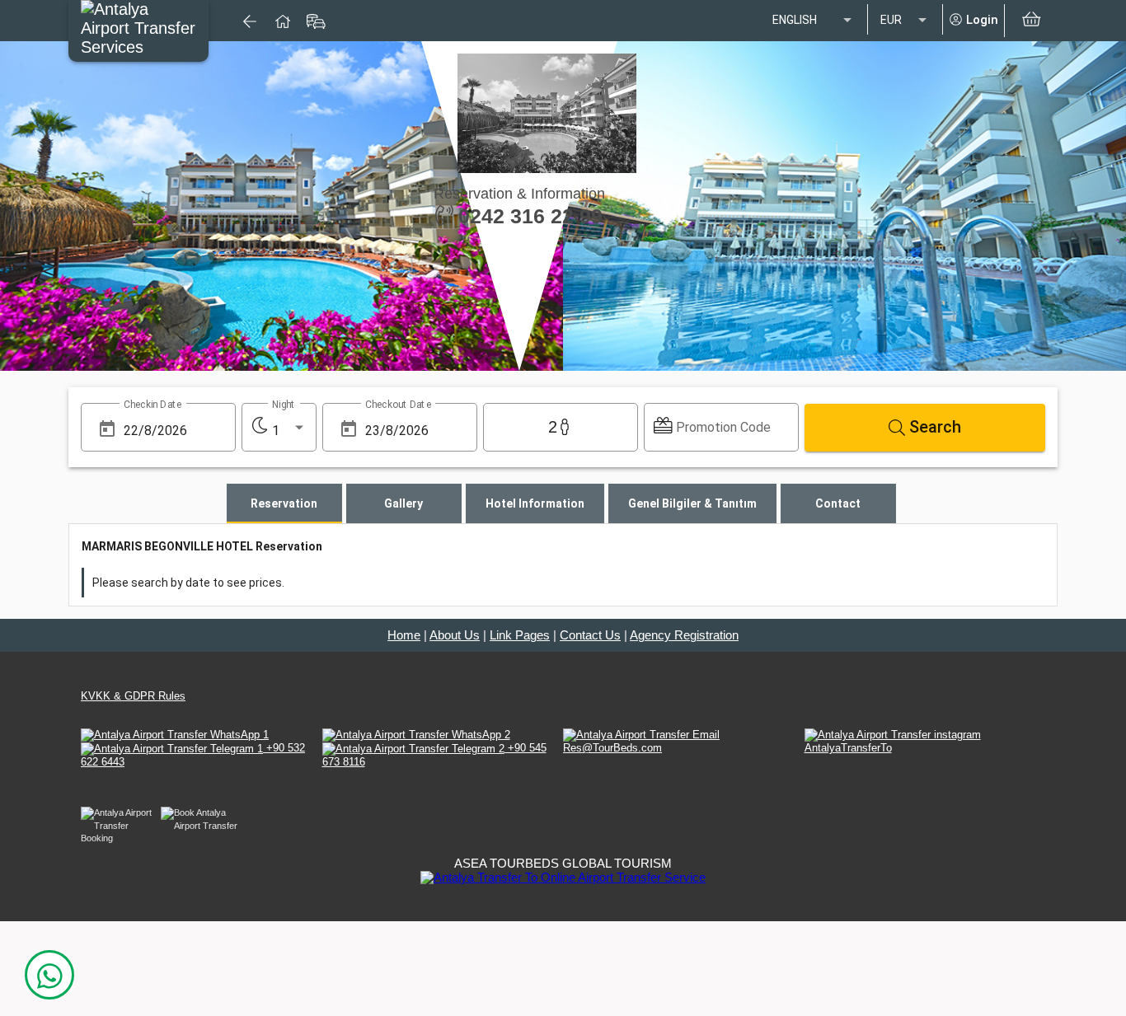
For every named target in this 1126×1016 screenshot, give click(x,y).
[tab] (284, 503)
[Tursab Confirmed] (563, 876)
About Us (454, 635)
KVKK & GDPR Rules (133, 696)
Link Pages (520, 635)
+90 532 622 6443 (193, 754)
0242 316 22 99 (528, 215)
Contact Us (590, 635)
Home (403, 635)
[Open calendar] (107, 429)
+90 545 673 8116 (434, 754)
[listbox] (813, 20)
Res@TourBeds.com (612, 748)
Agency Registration (684, 635)
